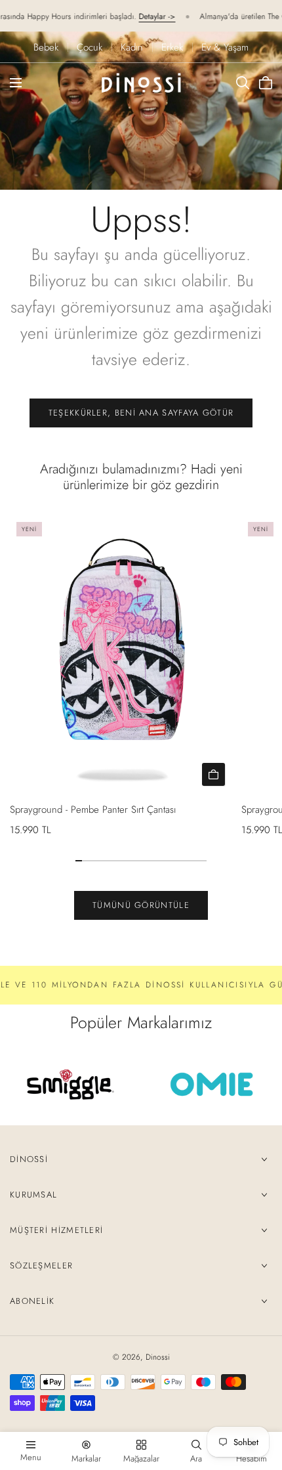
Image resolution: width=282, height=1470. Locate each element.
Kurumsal (33, 1194)
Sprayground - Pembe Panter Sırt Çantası (93, 809)
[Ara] (242, 82)
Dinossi (29, 1159)
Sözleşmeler (41, 1265)
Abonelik (32, 1301)
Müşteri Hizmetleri (56, 1230)
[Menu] (16, 82)
